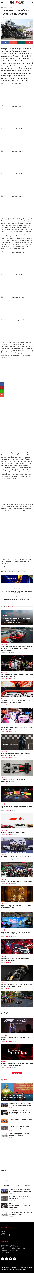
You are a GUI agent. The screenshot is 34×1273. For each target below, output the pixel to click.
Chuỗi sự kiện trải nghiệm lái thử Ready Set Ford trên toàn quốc (16, 619)
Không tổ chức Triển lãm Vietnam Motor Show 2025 (16, 881)
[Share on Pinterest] (29, 42)
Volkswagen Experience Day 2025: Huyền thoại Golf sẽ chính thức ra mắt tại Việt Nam (16, 807)
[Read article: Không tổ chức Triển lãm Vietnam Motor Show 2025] (17, 869)
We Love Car (9, 17)
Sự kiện (12, 7)
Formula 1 (4, 644)
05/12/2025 (14, 757)
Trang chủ (3, 7)
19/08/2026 (18, 622)
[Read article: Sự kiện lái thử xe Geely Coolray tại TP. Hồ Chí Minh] (17, 1104)
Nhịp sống (4, 1087)
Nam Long (8, 652)
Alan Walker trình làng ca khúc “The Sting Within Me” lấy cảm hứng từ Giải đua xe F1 (15, 702)
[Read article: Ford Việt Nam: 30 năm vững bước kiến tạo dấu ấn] (17, 845)
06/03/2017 (18, 17)
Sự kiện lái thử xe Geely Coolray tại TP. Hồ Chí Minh (16, 1116)
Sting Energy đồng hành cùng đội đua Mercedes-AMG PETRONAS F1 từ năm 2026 (16, 754)
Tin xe (8, 7)
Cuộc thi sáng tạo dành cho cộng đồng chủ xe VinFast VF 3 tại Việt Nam (15, 1220)
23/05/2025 (15, 1067)
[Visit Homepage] (17, 2)
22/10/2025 (14, 834)
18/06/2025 (14, 1015)
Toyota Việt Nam (21, 571)
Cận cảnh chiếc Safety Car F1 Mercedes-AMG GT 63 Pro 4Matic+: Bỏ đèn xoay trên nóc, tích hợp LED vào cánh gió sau (16, 648)
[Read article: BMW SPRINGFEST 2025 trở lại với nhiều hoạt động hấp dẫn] (17, 1129)
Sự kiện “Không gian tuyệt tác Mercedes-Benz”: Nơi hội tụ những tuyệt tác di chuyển (17, 1064)
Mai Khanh (8, 1094)
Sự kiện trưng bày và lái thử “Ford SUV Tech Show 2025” (16, 1247)
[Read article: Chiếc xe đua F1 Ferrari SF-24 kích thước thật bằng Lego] (17, 1078)
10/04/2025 (16, 1118)
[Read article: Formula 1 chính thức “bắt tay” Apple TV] (17, 820)
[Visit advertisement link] (17, 579)
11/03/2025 (14, 1171)
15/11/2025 (14, 784)
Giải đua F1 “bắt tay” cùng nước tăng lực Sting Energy (15, 1038)
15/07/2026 (14, 678)
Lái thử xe (7, 571)
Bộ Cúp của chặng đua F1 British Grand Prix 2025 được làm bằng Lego (16, 907)
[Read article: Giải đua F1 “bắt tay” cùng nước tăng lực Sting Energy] (17, 1025)
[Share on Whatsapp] (21, 42)
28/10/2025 (15, 810)
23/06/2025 (14, 988)
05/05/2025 (14, 1094)
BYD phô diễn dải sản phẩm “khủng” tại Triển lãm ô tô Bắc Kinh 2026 (16, 728)
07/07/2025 (14, 909)
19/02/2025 (15, 1250)
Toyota (13, 571)
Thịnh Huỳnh (8, 810)
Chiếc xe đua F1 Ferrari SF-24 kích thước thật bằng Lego (16, 1091)
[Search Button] (32, 2)
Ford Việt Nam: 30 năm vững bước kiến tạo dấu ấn (16, 857)
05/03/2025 (15, 1197)
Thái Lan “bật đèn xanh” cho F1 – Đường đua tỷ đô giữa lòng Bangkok (16, 1012)
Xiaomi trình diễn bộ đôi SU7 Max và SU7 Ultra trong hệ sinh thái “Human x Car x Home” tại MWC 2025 (16, 1194)
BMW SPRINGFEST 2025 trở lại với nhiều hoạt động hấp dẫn (16, 1141)
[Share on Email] (13, 42)
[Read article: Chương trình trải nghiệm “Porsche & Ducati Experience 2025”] (17, 1155)
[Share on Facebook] (5, 42)
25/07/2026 (14, 652)
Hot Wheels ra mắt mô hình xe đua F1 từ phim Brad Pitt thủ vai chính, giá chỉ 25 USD (16, 985)
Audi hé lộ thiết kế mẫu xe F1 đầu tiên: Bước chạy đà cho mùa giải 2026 (16, 781)
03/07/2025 (15, 962)
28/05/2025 (14, 1041)
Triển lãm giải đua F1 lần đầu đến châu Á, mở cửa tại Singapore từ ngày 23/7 (17, 675)
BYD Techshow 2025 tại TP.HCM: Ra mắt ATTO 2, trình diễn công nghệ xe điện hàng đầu (15, 933)
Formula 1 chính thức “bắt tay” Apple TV (13, 832)
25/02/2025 (15, 1223)
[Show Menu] (2, 2)
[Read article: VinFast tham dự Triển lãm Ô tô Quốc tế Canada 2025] (17, 1260)
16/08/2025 (15, 859)
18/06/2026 (14, 705)
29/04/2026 (16, 731)
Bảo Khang (8, 678)
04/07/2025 (16, 936)
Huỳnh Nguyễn (10, 622)
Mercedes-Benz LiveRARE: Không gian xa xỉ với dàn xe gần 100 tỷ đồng (15, 959)
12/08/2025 (14, 883)
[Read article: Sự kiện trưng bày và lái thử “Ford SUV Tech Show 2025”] (17, 1234)
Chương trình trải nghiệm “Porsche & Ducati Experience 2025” (14, 1168)
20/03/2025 (14, 1144)
